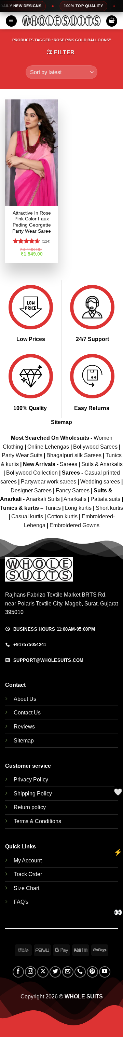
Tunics (53, 508)
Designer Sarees (31, 490)
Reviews (24, 726)
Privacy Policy (31, 779)
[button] (11, 21)
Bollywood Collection (32, 473)
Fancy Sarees (73, 490)
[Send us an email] (67, 972)
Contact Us (27, 712)
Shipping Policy (33, 793)
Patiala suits (106, 499)
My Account (28, 860)
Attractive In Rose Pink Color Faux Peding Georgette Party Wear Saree (31, 222)
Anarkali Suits (43, 499)
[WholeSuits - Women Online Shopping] (61, 20)
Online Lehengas (48, 447)
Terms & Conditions (37, 821)
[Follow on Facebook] (18, 972)
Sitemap (61, 422)
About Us (25, 699)
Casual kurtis (27, 516)
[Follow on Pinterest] (92, 972)
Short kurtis (109, 508)
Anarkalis (76, 499)
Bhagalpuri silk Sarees (73, 455)
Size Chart (26, 888)
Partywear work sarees (48, 482)
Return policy (30, 807)
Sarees (68, 464)
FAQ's (21, 902)
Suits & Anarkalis (102, 464)
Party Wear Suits (22, 455)
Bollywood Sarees (95, 447)
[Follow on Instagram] (30, 972)
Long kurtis (79, 508)
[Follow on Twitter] (55, 972)
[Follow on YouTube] (104, 972)
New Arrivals (39, 464)
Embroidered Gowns (74, 525)
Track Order (28, 874)
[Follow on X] (43, 972)
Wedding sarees (100, 482)
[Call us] (80, 972)
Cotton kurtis (63, 516)
